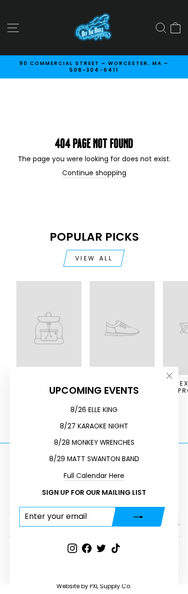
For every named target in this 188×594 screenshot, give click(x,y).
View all (94, 258)
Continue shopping (94, 173)
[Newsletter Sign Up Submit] (138, 516)
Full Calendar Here (94, 475)
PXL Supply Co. (111, 586)
